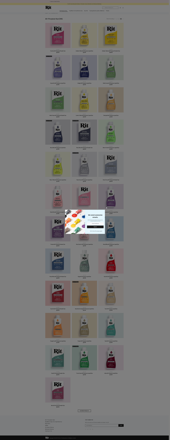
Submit (95, 226)
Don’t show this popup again (96, 231)
